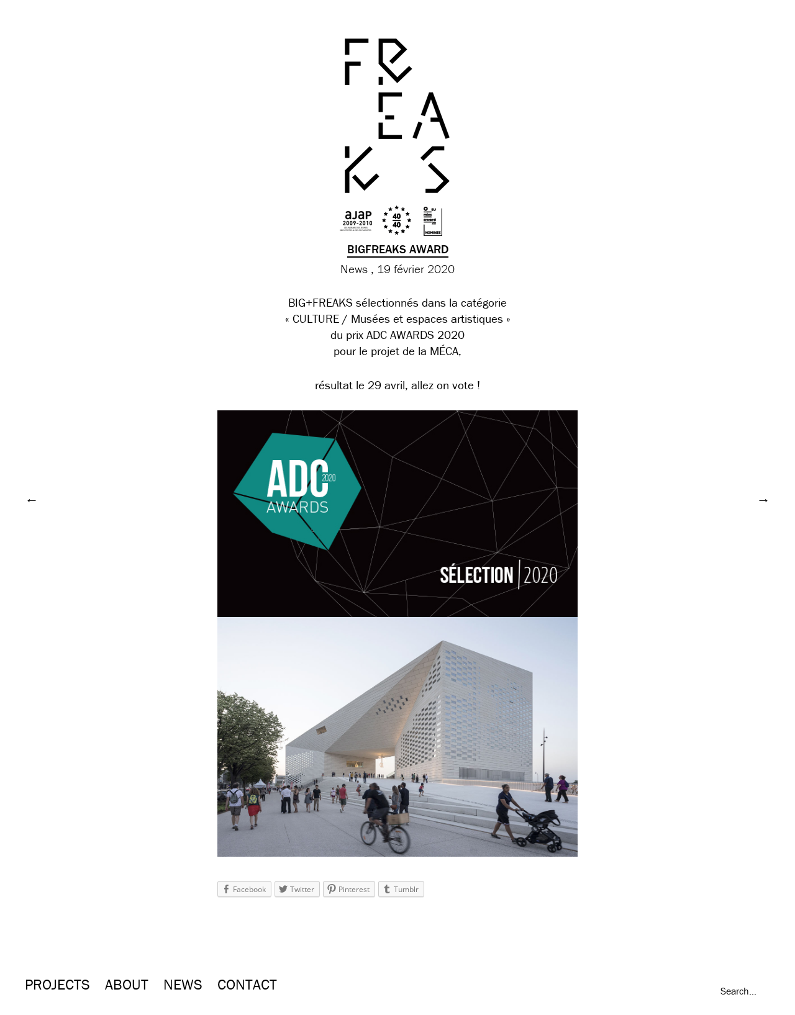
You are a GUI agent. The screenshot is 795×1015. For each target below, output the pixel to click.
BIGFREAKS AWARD (397, 248)
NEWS (182, 984)
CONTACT (247, 984)
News (354, 268)
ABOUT (126, 984)
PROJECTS (57, 984)
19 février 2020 (416, 268)
